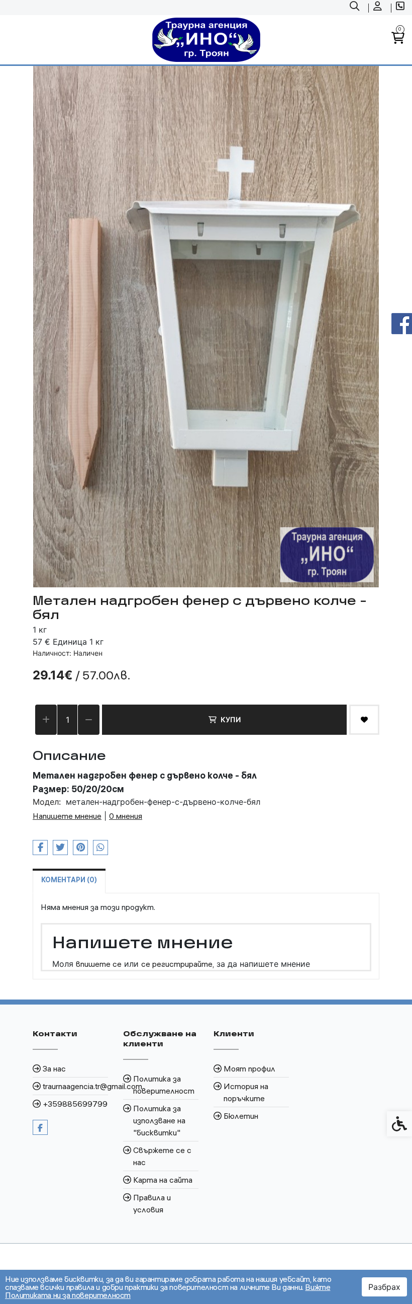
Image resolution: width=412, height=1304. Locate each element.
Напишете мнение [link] (67, 816)
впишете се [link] (99, 964)
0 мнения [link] (125, 816)
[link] (356, 8)
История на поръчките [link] (246, 1092)
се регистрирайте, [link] (177, 964)
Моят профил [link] (249, 1068)
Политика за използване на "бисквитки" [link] (159, 1120)
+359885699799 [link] (75, 1104)
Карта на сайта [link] (162, 1180)
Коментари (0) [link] (69, 879)
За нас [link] (54, 1068)
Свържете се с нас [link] (162, 1156)
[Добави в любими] (364, 720)
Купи (231, 719)
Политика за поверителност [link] (163, 1084)
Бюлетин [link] (241, 1116)
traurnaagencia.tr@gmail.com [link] (75, 1086)
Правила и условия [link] (152, 1203)
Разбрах (384, 1287)
